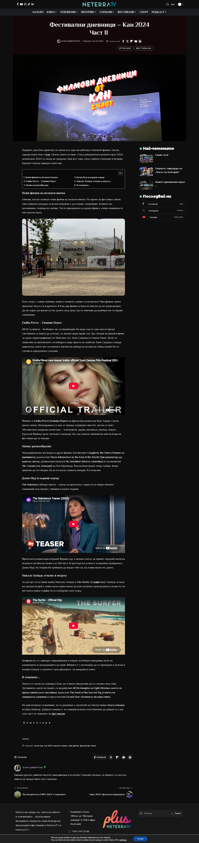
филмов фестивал (88, 746)
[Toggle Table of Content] (119, 173)
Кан (47, 154)
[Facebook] (17, 4)
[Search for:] (157, 813)
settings (123, 840)
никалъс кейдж (60, 746)
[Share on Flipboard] (131, 41)
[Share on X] (127, 41)
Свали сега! (161, 155)
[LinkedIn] (32, 4)
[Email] (136, 41)
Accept (140, 838)
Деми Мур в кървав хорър (90, 177)
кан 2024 (48, 746)
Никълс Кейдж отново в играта (93, 181)
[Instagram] (25, 4)
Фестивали (143, 48)
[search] (167, 4)
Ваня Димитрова (70, 41)
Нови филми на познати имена (41, 177)
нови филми (73, 746)
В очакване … (83, 185)
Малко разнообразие (37, 185)
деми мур (38, 746)
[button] (140, 41)
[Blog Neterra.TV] (99, 4)
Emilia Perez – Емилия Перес (41, 181)
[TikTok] (29, 4)
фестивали (58, 713)
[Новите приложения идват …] (146, 185)
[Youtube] (163, 217)
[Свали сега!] (146, 158)
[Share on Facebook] (123, 41)
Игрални (125, 48)
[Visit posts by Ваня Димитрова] (59, 41)
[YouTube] (21, 4)
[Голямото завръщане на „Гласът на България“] (146, 172)
